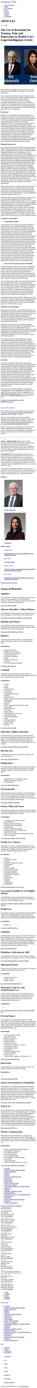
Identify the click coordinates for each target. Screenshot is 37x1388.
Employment (8, 1180)
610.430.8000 (9, 1216)
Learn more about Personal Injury (10, 1059)
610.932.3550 (9, 1248)
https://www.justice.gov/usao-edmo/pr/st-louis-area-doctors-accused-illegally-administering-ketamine (17, 423)
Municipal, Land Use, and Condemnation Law (17, 1194)
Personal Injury (8, 1196)
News (6, 10)
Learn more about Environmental (10, 802)
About (6, 7)
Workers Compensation (11, 1203)
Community (7, 1351)
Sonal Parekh (7, 543)
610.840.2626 (9, 1222)
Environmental (8, 1181)
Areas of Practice (9, 5)
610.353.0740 (9, 1229)
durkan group (24, 1386)
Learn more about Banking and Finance (12, 632)
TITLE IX (7, 1201)
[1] (29, 115)
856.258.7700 (9, 1281)
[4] (31, 294)
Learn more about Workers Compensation (12, 1165)
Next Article (13, 583)
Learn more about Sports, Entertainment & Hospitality (16, 1102)
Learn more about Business (8, 666)
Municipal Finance (9, 1193)
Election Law (8, 1178)
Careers (6, 1367)
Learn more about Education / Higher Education (14, 747)
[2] (17, 118)
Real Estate (7, 1198)
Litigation (7, 1189)
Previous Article (5, 583)
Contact (6, 15)
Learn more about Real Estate (9, 1079)
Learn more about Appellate (9, 605)
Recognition (7, 1352)
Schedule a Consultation (9, 1382)
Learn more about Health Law (9, 928)
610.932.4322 (7, 1250)
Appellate (7, 1168)
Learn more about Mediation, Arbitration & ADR (15, 961)
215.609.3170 (9, 1239)
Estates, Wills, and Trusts (11, 1183)
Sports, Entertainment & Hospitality (14, 1199)
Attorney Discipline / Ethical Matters (14, 1170)
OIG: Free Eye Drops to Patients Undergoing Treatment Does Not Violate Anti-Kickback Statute (19, 570)
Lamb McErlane (6, 2)
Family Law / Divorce (10, 1185)
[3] (5, 205)
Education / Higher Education (12, 1176)
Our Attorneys (8, 8)
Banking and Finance (10, 1172)
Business (6, 1173)
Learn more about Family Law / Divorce (12, 887)
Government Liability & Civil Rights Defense (17, 1186)
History (6, 1349)
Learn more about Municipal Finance (11, 983)
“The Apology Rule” (9, 562)
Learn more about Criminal (8, 728)
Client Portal (7, 16)
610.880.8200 (9, 1258)
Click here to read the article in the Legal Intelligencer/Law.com (12, 400)
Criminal (6, 1175)
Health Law (7, 1188)
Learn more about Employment (9, 785)
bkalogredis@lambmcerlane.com (10, 394)
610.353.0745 (7, 1230)
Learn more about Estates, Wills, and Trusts (13, 838)
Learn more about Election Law (10, 759)
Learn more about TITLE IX (9, 1128)
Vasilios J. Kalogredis (9, 510)
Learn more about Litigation (9, 948)
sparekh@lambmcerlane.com (18, 395)
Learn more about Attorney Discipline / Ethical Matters (16, 618)
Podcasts (6, 13)
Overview (7, 1347)
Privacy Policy (7, 1378)
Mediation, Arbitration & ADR (13, 1191)
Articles (6, 11)
